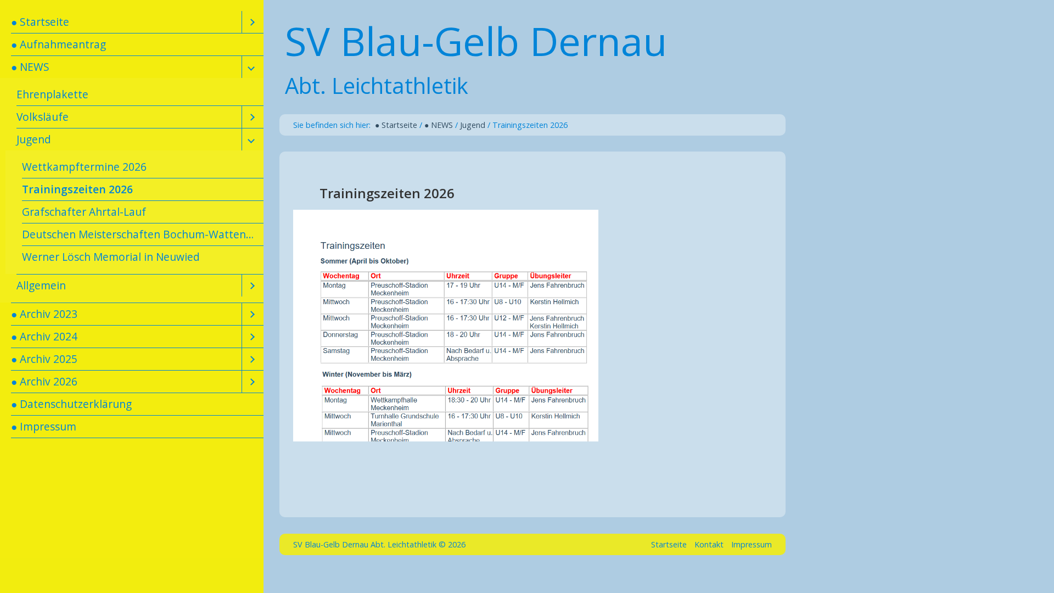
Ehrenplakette (52, 94)
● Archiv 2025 (44, 358)
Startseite (669, 544)
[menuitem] (132, 22)
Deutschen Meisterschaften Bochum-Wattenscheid (143, 234)
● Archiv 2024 (44, 336)
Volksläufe (42, 116)
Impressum (751, 544)
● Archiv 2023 (44, 313)
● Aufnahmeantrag (58, 44)
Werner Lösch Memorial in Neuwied (111, 256)
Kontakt (709, 544)
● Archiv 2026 (44, 381)
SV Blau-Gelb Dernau (476, 41)
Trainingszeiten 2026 (77, 189)
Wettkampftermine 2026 (84, 166)
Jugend (33, 139)
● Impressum (43, 426)
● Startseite (40, 21)
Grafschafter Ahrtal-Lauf (84, 211)
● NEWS (30, 66)
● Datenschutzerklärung (71, 403)
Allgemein (41, 285)
